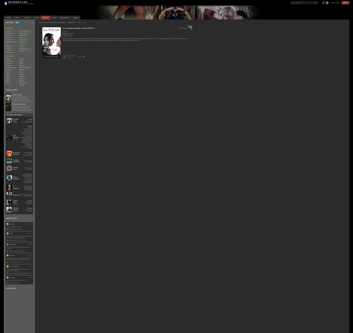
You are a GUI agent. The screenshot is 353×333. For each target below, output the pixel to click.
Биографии (11, 33)
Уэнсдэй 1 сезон (13, 282)
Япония (21, 85)
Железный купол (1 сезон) (17, 240)
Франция (22, 78)
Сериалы (45, 17)
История (10, 48)
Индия (7, 81)
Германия (8, 70)
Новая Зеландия (24, 67)
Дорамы (75, 17)
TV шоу (23, 44)
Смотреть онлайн (51, 56)
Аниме (54, 17)
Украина (22, 76)
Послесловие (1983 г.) (15, 262)
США (20, 72)
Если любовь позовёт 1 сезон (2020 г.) (79, 28)
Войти (345, 3)
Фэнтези (23, 51)
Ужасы (23, 46)
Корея (21, 63)
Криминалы (11, 52)
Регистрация (335, 3)
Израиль (8, 78)
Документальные (11, 42)
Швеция (21, 81)
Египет (8, 76)
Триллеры (24, 40)
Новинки (17, 17)
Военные (10, 37)
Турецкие (23, 42)
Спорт (23, 37)
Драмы (10, 46)
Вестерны (10, 35)
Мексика (22, 65)
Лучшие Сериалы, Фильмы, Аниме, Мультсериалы (52, 22)
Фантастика (25, 48)
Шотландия (22, 83)
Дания (7, 74)
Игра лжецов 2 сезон (15, 229)
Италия (8, 83)
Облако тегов (71, 22)
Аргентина (9, 63)
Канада (21, 59)
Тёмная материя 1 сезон (16, 251)
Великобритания (11, 67)
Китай (21, 61)
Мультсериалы (64, 17)
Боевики (10, 31)
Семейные (24, 35)
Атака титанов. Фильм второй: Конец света (20, 273)
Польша (21, 70)
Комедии (10, 50)
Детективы (11, 40)
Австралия (9, 61)
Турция (21, 74)
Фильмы (36, 17)
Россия (8, 59)
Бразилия (8, 65)
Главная (8, 17)
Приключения (25, 33)
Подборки (27, 17)
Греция (8, 72)
